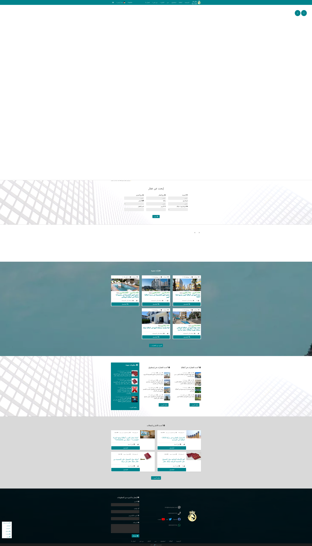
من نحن (141, 541)
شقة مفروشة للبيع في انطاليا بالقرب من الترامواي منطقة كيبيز (184, 382)
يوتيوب (160, 519)
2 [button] (166, 300)
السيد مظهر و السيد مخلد (156, 248)
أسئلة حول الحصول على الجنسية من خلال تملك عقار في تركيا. (122, 382)
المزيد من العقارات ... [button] (156, 345)
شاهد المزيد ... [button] (194, 405)
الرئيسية (187, 2)
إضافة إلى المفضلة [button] (187, 300)
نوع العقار (161, 195)
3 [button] (197, 300)
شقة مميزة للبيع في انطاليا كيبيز (185, 396)
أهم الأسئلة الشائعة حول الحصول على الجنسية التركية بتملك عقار (122, 374)
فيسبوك (175, 519)
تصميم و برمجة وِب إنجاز (156, 544)
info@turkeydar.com (171, 507)
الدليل (149, 541)
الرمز (162, 206)
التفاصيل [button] (156, 252)
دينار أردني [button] (120, 2)
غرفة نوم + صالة (181, 206)
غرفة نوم (185, 201)
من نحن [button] (155, 2)
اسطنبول (173, 2)
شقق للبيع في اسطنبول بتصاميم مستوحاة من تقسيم (154, 382)
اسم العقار (141, 206)
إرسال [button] (135, 536)
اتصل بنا (147, 2)
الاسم (136, 501)
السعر (140, 201)
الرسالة (135, 522)
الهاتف (136, 508)
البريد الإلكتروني (133, 515)
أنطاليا (180, 2)
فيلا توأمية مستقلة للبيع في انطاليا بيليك (156, 328)
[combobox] (178, 198)
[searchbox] (174, 198)
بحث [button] (155, 216)
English (130, 2)
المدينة (184, 195)
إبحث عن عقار (6, 523)
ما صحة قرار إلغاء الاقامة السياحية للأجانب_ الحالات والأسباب (124, 391)
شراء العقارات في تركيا (171, 432)
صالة (164, 201)
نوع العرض (139, 195)
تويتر (167, 519)
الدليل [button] (162, 2)
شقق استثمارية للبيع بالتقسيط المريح (153, 374)
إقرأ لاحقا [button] (177, 444)
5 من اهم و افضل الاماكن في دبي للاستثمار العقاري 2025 (122, 400)
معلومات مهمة (127, 372)
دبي (168, 2)
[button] (304, 13)
